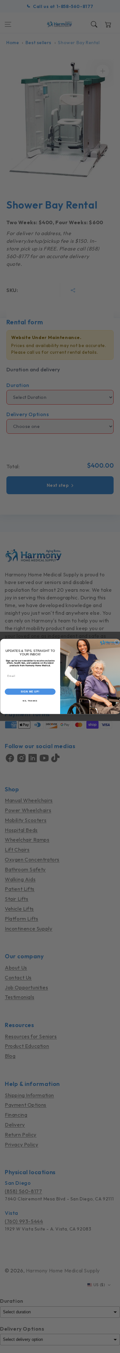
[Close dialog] (117, 643)
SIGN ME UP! (30, 691)
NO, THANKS (30, 701)
